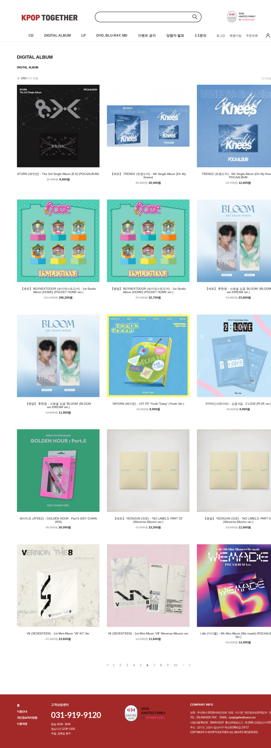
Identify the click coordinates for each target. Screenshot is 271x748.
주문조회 (252, 35)
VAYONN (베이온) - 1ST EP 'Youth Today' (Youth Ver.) (148, 403)
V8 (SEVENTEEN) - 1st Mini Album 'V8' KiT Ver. (58, 633)
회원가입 (236, 35)
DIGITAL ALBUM (27, 67)
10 (175, 665)
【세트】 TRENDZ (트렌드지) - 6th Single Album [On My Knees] (148, 175)
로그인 (220, 35)
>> (189, 665)
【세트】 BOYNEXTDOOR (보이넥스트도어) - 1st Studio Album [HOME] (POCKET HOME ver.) (58, 290)
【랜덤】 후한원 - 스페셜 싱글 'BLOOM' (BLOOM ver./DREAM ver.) (58, 405)
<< (107, 665)
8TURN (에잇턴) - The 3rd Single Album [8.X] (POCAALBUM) (58, 174)
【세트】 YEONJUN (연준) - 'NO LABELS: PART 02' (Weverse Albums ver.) (148, 520)
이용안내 (22, 711)
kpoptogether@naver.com (242, 717)
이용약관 (22, 723)
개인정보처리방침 (27, 717)
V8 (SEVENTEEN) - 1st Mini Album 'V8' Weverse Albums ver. (148, 633)
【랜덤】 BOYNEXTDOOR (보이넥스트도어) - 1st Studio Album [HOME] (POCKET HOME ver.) (148, 290)
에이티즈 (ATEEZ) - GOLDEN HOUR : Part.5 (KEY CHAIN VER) (58, 520)
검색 (194, 17)
